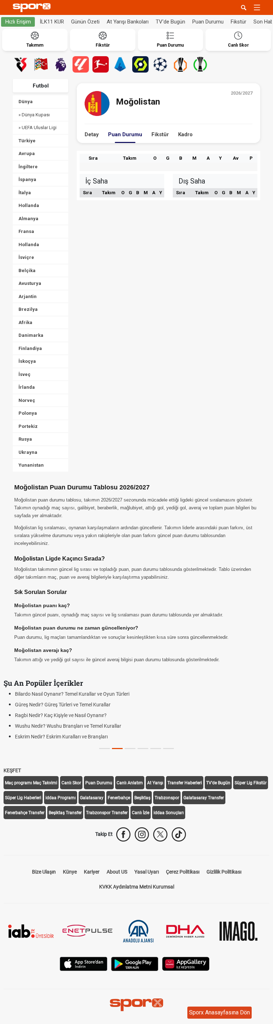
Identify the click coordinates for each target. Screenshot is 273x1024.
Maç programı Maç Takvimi (31, 782)
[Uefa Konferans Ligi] (200, 64)
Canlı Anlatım (130, 782)
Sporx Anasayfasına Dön (219, 1012)
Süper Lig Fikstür (251, 782)
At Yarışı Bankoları (128, 21)
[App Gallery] (186, 963)
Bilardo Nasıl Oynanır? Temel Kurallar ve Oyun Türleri (72, 694)
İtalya (24, 192)
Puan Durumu (208, 21)
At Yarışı (155, 782)
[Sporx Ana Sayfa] (33, 7)
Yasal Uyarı (146, 872)
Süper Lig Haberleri (23, 797)
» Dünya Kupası (34, 114)
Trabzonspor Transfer (107, 812)
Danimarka (30, 335)
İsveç (24, 374)
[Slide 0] (104, 748)
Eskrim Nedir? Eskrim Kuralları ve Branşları (61, 736)
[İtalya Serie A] (120, 64)
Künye (70, 872)
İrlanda (26, 387)
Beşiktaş (142, 797)
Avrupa (26, 153)
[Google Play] (135, 963)
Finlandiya (30, 348)
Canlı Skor (71, 782)
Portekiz (28, 426)
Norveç (26, 400)
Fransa (26, 231)
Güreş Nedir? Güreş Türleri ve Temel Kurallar (63, 704)
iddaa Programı (61, 797)
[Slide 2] (130, 748)
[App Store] (83, 963)
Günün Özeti (85, 21)
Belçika (27, 270)
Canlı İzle (140, 812)
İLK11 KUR (52, 21)
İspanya (27, 179)
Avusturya (29, 283)
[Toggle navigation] (257, 7)
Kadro (185, 134)
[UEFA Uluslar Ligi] (41, 64)
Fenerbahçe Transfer (24, 812)
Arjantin (27, 296)
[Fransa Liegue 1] (140, 64)
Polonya (27, 413)
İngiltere (28, 166)
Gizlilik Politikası (224, 872)
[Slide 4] (155, 748)
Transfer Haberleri (184, 782)
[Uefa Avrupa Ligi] (180, 64)
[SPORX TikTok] (179, 834)
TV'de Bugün (170, 21)
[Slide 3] (143, 748)
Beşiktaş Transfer (65, 812)
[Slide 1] (117, 748)
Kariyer (92, 872)
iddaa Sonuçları (169, 812)
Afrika (25, 322)
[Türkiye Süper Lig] (21, 64)
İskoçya (27, 361)
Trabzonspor (167, 797)
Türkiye (27, 140)
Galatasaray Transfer (203, 797)
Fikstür (238, 21)
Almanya (28, 218)
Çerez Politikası (182, 872)
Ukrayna (27, 452)
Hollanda (28, 205)
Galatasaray (91, 797)
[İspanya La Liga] (81, 64)
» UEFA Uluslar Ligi (37, 127)
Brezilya (28, 309)
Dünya (25, 101)
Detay (92, 134)
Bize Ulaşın (44, 872)
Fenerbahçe (119, 797)
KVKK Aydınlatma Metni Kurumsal (136, 887)
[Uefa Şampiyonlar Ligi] (160, 64)
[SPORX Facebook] (123, 834)
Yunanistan (31, 465)
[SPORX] (136, 1004)
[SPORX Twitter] (160, 834)
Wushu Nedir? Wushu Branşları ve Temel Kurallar (68, 726)
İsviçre (26, 257)
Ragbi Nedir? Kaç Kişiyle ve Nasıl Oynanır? (61, 715)
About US (117, 872)
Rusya (25, 439)
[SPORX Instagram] (142, 834)
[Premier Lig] (61, 64)
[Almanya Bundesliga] (100, 64)
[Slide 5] (168, 748)
